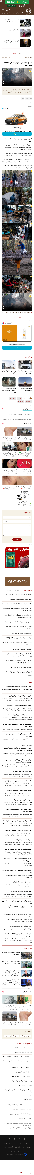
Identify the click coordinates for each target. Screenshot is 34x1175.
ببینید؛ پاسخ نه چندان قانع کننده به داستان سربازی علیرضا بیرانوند (17, 725)
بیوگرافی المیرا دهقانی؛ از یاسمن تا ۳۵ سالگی (21, 1077)
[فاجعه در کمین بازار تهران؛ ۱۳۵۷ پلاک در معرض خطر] (26, 955)
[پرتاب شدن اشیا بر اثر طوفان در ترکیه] (9, 364)
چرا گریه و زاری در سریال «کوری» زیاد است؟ (18, 672)
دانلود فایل (16, 317)
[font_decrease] (22, 98)
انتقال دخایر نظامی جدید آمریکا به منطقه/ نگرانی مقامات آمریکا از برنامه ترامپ (18, 749)
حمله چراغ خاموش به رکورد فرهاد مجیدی (20, 667)
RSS (5, 1147)
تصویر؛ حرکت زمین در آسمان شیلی (21, 882)
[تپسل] (3, 108)
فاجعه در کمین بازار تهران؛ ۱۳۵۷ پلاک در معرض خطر (11, 954)
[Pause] (4, 340)
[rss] (24, 1139)
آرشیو (15, 1144)
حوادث (13, 13)
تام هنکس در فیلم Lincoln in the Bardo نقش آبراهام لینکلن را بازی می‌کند (18, 616)
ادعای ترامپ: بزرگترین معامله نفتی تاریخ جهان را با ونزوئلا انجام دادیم (17, 810)
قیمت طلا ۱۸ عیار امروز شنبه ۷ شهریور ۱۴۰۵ (22, 1052)
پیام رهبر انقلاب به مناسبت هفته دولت (20, 926)
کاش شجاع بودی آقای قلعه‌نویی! (22, 771)
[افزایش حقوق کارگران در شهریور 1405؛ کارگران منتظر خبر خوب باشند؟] (26, 964)
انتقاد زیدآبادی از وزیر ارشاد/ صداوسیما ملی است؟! (17, 821)
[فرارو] (28, 11)
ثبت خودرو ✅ (17, 134)
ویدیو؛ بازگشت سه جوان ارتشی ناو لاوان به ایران (18, 849)
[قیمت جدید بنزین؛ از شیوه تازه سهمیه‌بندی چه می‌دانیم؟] (25, 23)
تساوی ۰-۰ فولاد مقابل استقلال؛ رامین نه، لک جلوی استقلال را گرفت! (18, 860)
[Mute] (6, 340)
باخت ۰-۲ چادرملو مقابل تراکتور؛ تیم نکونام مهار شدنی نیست (17, 915)
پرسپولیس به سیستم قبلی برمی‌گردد (21, 633)
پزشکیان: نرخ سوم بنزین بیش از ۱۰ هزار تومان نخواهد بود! (17, 871)
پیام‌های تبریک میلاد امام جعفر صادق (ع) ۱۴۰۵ (18, 638)
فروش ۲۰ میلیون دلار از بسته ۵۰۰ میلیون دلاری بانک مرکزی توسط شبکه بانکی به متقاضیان (17, 655)
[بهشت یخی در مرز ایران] (25, 33)
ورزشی (17, 13)
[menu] (3, 9)
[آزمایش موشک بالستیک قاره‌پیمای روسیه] (25, 382)
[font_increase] (30, 98)
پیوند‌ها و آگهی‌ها (8, 1144)
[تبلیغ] (17, 3)
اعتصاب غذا (12, 398)
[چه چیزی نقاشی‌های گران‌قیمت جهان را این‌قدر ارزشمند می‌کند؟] (25, 43)
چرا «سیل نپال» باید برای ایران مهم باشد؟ (19, 715)
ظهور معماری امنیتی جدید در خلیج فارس (20, 599)
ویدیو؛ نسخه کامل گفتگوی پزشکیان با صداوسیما (18, 830)
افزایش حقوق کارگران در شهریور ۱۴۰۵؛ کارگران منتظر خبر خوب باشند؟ (11, 963)
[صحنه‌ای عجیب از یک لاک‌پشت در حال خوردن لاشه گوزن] (9, 382)
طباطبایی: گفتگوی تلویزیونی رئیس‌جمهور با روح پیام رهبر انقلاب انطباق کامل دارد (17, 661)
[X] (19, 1139)
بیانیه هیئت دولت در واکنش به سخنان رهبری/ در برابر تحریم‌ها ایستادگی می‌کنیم (18, 761)
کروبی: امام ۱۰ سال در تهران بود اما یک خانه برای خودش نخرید (18, 935)
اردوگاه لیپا (20, 402)
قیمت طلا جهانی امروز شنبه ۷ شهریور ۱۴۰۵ (22, 1068)
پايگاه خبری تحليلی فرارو (13, 1151)
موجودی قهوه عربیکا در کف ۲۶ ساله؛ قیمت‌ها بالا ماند (16, 622)
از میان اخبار (28, 357)
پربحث (9, 590)
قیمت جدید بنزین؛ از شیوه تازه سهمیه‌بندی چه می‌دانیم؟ (12, 21)
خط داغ (30, 682)
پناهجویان (28, 402)
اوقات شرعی (18, 1147)
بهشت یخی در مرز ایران (13, 30)
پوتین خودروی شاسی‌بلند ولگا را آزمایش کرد (25, 372)
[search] (10, 10)
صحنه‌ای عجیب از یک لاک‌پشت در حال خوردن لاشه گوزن (9, 390)
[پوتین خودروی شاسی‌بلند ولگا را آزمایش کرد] (25, 364)
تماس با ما (22, 1144)
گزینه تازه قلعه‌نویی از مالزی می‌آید (22, 649)
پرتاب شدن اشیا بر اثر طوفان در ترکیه (9, 372)
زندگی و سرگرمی (6, 13)
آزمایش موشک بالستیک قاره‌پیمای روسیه (26, 389)
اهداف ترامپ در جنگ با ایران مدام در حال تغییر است (16, 781)
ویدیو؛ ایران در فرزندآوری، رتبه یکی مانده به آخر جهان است (17, 902)
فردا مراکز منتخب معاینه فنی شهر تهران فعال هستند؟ (16, 604)
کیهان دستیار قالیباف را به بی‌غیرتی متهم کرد (19, 790)
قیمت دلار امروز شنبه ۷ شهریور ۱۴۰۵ (23, 1048)
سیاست (22, 13)
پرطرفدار (17, 590)
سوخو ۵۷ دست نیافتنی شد (23, 840)
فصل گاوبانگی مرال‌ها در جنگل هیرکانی (20, 891)
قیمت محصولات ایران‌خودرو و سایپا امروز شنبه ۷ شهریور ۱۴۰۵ (18, 735)
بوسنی (19, 398)
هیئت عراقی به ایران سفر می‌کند (22, 800)
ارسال (17, 540)
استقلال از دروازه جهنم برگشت (25, 1085)
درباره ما (28, 1144)
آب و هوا (10, 1147)
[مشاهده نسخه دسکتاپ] (7, 9)
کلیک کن (17, 347)
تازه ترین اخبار (27, 590)
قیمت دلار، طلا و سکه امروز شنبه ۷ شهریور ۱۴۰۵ (18, 595)
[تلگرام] (10, 1139)
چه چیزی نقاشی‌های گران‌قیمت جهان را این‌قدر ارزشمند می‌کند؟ (11, 41)
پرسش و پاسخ (26, 1147)
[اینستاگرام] (15, 1139)
